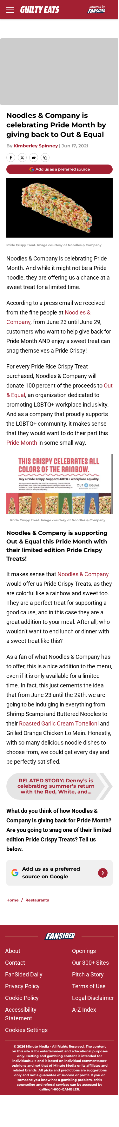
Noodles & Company (83, 574)
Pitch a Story (88, 974)
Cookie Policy (22, 998)
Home (12, 900)
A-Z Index (84, 1009)
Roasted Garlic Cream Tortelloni (59, 723)
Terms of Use (89, 986)
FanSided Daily (24, 974)
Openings (84, 951)
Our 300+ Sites (90, 962)
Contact (15, 962)
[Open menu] (10, 9)
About (12, 951)
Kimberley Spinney (36, 146)
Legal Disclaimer (93, 998)
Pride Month (21, 442)
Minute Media (37, 1046)
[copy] (45, 157)
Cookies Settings (26, 1030)
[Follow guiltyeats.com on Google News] (103, 873)
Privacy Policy (22, 986)
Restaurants (37, 900)
